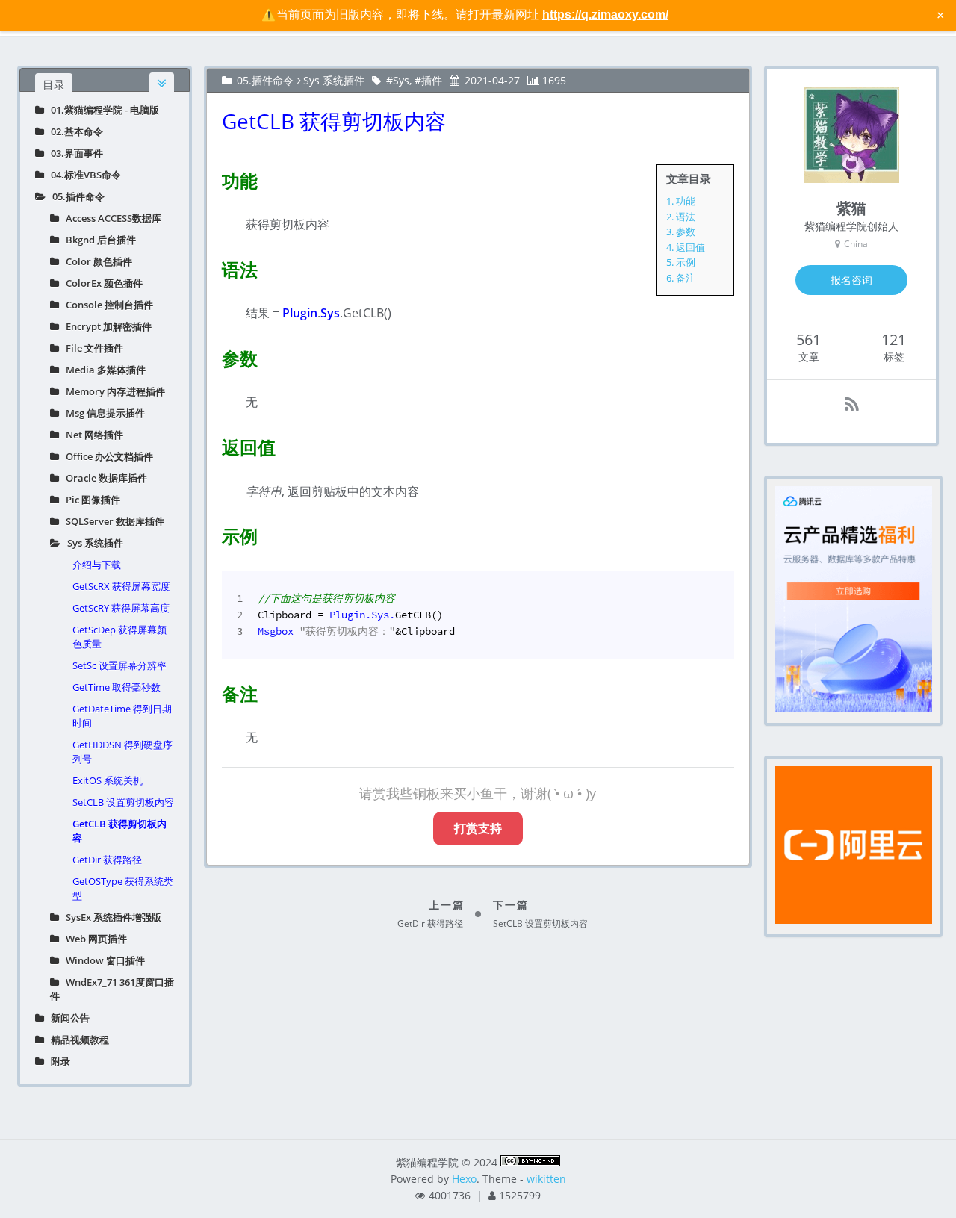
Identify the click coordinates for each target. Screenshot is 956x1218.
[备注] (213, 691)
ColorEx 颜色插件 (101, 283)
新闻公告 (67, 1018)
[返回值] (213, 444)
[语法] (213, 267)
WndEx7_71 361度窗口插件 (112, 989)
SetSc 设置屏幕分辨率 (119, 665)
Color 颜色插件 (95, 261)
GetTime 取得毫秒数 (116, 687)
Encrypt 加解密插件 (105, 326)
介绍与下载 (96, 564)
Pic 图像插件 (89, 499)
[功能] (213, 178)
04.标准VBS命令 (82, 174)
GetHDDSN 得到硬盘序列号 (122, 751)
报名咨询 (851, 280)
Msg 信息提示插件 (102, 413)
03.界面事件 (73, 153)
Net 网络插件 (91, 434)
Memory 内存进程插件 (112, 391)
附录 (57, 1061)
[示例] (213, 533)
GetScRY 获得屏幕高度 (121, 608)
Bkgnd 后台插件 (97, 239)
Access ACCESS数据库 (110, 218)
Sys (401, 80)
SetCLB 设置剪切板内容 (123, 802)
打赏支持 (478, 828)
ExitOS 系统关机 (107, 780)
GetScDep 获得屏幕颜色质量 (119, 636)
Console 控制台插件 (106, 304)
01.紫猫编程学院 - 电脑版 (101, 109)
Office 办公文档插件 (106, 456)
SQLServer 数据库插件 (111, 521)
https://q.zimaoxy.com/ (605, 14)
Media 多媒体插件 (102, 369)
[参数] (213, 355)
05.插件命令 (75, 196)
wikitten (546, 1179)
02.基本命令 (73, 131)
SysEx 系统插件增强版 (110, 917)
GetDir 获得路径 (107, 859)
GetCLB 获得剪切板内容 (119, 831)
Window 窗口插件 (102, 960)
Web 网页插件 (93, 938)
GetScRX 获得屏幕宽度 (121, 586)
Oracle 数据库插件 (103, 478)
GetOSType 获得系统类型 (122, 888)
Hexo (464, 1179)
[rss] (852, 403)
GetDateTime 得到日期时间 (122, 716)
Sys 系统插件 (91, 543)
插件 (431, 80)
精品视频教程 (76, 1039)
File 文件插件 (91, 348)
